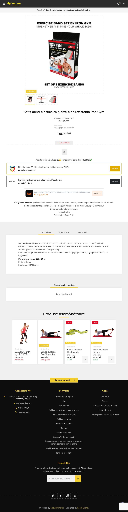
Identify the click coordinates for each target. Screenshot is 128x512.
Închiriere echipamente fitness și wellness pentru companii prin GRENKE (63, 443)
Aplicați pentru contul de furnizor (105, 414)
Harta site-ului (105, 410)
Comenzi (105, 396)
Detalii (115, 169)
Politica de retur (64, 419)
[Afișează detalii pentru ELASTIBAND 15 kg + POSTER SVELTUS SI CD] (24, 333)
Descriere (46, 232)
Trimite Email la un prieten (64, 152)
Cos (119, 2)
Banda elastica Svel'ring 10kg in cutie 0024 (48, 354)
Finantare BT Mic (63, 432)
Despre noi (64, 405)
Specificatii (64, 232)
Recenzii (82, 232)
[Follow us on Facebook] (60, 496)
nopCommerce (57, 508)
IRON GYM (69, 118)
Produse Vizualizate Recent (105, 405)
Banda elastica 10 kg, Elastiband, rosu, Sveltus (100, 353)
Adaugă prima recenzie (64, 128)
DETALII (115, 181)
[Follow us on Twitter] (53, 496)
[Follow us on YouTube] (68, 496)
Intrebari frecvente (64, 423)
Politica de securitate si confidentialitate (64, 448)
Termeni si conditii (64, 453)
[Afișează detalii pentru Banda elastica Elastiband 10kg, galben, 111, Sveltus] (77, 332)
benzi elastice (62, 294)
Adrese (105, 401)
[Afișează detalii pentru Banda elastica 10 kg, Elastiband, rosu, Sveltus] (103, 332)
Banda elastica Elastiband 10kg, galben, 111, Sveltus (74, 353)
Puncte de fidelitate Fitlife (63, 414)
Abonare (78, 478)
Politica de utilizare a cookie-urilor (64, 410)
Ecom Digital (82, 508)
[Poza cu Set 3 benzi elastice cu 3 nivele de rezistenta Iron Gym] (64, 92)
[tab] (46, 232)
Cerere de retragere (64, 396)
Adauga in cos (85, 359)
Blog (64, 401)
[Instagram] (75, 496)
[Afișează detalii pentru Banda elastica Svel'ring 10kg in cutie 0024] (51, 333)
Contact (63, 428)
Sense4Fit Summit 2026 (63, 437)
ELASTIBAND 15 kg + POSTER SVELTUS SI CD (22, 354)
